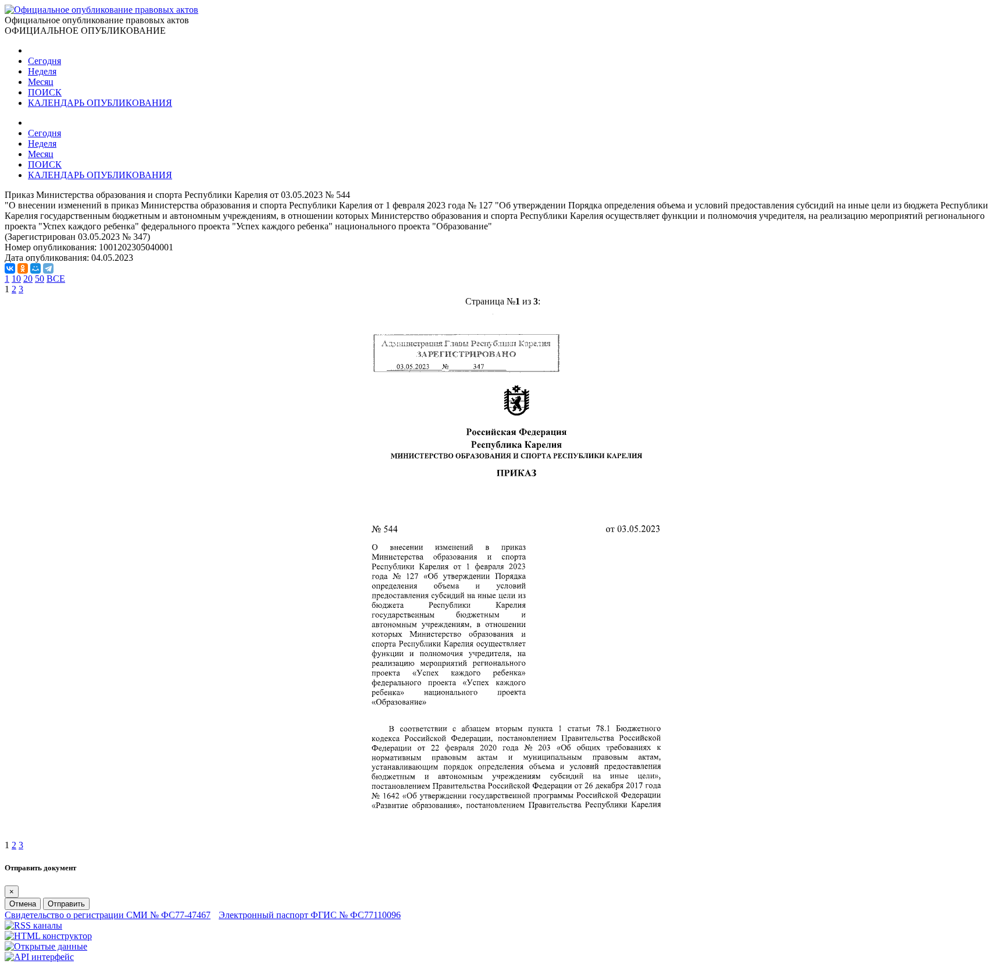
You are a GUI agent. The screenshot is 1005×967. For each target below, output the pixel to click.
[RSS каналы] (33, 925)
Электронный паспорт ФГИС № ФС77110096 (310, 915)
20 (28, 279)
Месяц (41, 82)
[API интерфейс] (39, 957)
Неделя (42, 71)
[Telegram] (48, 268)
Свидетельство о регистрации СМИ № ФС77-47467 (108, 915)
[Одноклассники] (22, 268)
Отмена (22, 903)
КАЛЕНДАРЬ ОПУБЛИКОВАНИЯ (100, 103)
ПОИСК (45, 92)
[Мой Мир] (35, 268)
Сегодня (44, 61)
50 (39, 279)
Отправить (66, 903)
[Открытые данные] (46, 946)
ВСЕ (56, 279)
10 (16, 279)
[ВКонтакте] (10, 268)
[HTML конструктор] (48, 936)
